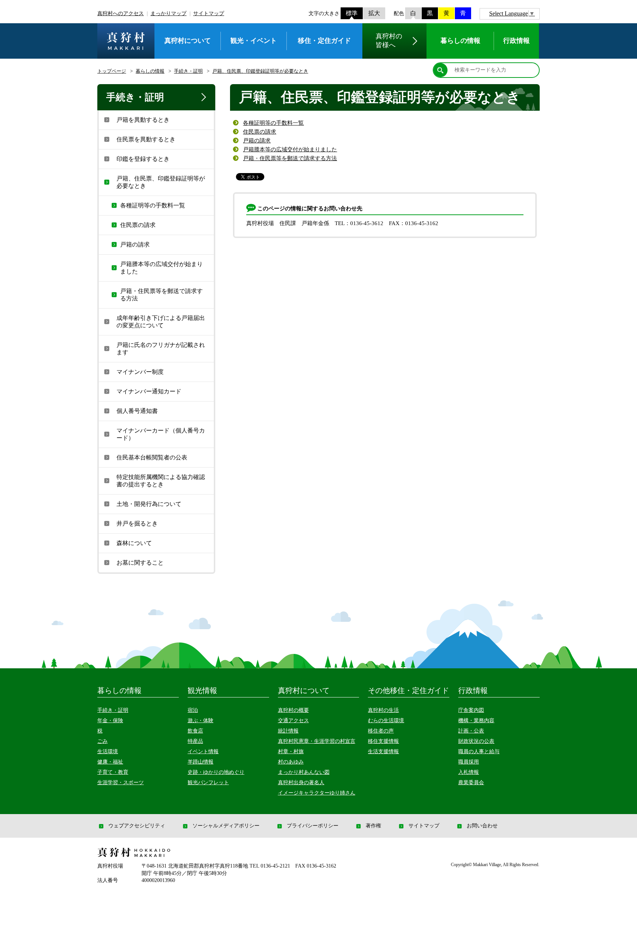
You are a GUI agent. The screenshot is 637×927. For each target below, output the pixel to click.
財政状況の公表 (476, 741)
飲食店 (195, 731)
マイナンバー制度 (140, 372)
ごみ (102, 741)
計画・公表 (471, 731)
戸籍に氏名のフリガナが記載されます (160, 348)
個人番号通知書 (137, 411)
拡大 (374, 13)
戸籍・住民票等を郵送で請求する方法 (290, 158)
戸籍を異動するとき (143, 120)
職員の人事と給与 (478, 751)
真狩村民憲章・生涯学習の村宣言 (316, 741)
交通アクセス (293, 720)
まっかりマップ (168, 13)
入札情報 (468, 772)
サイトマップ (208, 13)
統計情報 (288, 731)
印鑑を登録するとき (143, 159)
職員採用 (468, 762)
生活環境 (107, 751)
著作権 (373, 825)
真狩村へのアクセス (120, 13)
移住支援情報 (383, 741)
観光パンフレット (208, 782)
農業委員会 (471, 782)
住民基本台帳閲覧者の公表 (151, 457)
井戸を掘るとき (137, 523)
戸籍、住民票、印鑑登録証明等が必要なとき (260, 71)
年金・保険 (110, 720)
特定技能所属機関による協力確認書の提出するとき (160, 480)
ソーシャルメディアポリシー (226, 825)
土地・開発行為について (148, 504)
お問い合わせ (482, 825)
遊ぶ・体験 (200, 720)
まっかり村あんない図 (304, 772)
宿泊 (193, 710)
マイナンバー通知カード (148, 391)
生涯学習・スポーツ (120, 782)
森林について (134, 543)
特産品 (195, 741)
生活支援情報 (383, 751)
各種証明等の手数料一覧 (273, 123)
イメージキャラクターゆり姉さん (316, 793)
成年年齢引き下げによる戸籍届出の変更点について (160, 321)
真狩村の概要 (293, 710)
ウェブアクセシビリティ (136, 825)
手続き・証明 (188, 71)
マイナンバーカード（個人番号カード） (160, 434)
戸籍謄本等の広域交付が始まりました (290, 149)
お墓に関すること (140, 562)
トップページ (111, 71)
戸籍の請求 (257, 141)
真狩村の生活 (383, 710)
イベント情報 (203, 751)
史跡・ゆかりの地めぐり (216, 772)
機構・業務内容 (476, 720)
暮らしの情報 (150, 71)
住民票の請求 (259, 132)
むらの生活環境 (386, 720)
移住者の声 (381, 731)
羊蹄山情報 (200, 762)
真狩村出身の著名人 (301, 782)
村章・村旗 (291, 751)
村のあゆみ (291, 762)
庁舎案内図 (471, 710)
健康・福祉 (110, 762)
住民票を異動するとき (145, 139)
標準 (352, 13)
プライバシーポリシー (312, 825)
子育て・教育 (112, 772)
